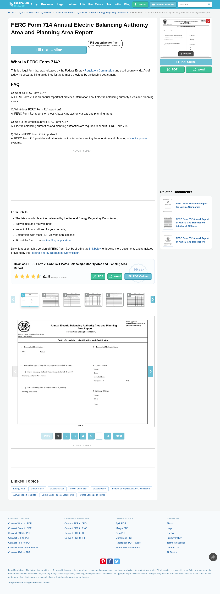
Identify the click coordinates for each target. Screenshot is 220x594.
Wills (118, 4)
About (170, 523)
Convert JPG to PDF (19, 552)
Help (169, 528)
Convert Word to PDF (20, 523)
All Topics (172, 552)
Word (117, 276)
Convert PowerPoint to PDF (23, 547)
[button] (153, 299)
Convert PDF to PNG (75, 528)
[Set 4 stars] (33, 276)
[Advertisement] (83, 177)
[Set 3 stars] (27, 276)
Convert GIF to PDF (19, 537)
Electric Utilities (57, 489)
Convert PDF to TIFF (75, 537)
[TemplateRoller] (18, 4)
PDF (100, 276)
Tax (109, 4)
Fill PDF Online (49, 50)
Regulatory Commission (99, 70)
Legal (60, 4)
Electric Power (99, 489)
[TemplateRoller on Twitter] (117, 561)
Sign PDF (121, 533)
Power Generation (78, 489)
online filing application (56, 240)
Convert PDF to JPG (75, 523)
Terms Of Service (176, 542)
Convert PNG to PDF (19, 533)
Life (82, 4)
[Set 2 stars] (22, 276)
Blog (127, 4)
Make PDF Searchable (128, 547)
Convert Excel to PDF (20, 528)
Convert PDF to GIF (75, 533)
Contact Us (173, 547)
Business (47, 4)
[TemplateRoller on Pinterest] (103, 561)
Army (34, 4)
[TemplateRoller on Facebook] (110, 561)
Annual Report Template (24, 495)
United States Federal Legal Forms (58, 495)
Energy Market (37, 489)
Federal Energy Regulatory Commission (54, 252)
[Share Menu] (213, 557)
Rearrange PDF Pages (128, 542)
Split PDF (121, 523)
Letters (72, 4)
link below (95, 248)
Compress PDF (124, 537)
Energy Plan (19, 489)
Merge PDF (122, 528)
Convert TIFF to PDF (19, 542)
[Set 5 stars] (38, 276)
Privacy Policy (174, 537)
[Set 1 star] (16, 276)
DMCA (170, 533)
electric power (138, 138)
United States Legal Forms (92, 495)
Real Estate (95, 4)
